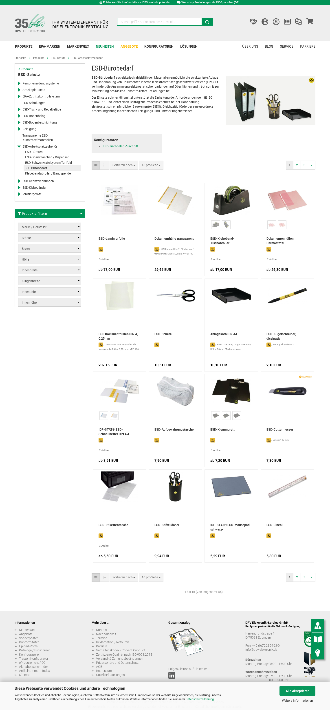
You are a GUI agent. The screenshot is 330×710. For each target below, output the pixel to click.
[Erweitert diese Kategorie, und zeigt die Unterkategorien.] (19, 83)
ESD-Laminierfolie (112, 238)
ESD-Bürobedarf (36, 168)
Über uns (250, 46)
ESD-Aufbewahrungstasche (174, 429)
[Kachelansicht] (96, 165)
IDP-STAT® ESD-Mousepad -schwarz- (231, 527)
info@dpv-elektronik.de (261, 649)
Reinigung (29, 129)
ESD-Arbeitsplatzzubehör (39, 146)
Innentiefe (29, 292)
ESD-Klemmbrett (222, 429)
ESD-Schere (163, 334)
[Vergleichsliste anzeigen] (298, 22)
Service (286, 46)
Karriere (307, 46)
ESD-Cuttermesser (279, 429)
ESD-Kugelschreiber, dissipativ (281, 336)
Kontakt (101, 630)
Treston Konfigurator (33, 658)
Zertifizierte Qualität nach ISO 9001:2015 (124, 654)
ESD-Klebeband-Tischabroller (222, 241)
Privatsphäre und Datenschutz (117, 662)
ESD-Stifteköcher (166, 525)
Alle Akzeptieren (297, 691)
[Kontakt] (253, 22)
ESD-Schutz (29, 74)
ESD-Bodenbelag (34, 116)
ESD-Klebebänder (34, 187)
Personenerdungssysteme (40, 83)
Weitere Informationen (297, 700)
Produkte (23, 46)
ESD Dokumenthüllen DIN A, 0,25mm (118, 336)
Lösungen (189, 46)
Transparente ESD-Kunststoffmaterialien (37, 138)
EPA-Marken (49, 46)
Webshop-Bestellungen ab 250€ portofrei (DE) (210, 2)
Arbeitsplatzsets (33, 90)
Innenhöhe (29, 302)
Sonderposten (29, 638)
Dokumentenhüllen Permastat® (280, 241)
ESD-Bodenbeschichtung (39, 122)
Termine (101, 638)
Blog (269, 46)
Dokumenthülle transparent (174, 238)
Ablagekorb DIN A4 (223, 334)
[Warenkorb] (309, 22)
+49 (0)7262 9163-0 (266, 645)
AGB (99, 666)
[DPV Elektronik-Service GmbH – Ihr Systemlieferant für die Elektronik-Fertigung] (62, 23)
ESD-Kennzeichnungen (38, 181)
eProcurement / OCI (32, 662)
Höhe (25, 259)
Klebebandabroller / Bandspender (48, 173)
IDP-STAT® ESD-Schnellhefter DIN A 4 (114, 432)
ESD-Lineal (274, 525)
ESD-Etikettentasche (113, 525)
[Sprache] (265, 22)
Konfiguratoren (159, 46)
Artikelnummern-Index (34, 670)
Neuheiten (105, 46)
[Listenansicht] (104, 165)
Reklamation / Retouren (112, 642)
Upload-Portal (28, 646)
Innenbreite (29, 270)
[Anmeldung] (276, 22)
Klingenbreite (31, 281)
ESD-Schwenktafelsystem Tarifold (48, 162)
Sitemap (25, 675)
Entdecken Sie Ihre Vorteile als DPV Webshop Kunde (136, 2)
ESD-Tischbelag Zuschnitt (120, 146)
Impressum (104, 670)
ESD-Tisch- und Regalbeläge (41, 109)
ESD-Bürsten (34, 152)
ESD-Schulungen (33, 103)
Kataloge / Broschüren (35, 650)
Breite (26, 248)
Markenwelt (78, 46)
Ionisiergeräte (32, 194)
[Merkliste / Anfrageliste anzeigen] (287, 22)
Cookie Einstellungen (110, 675)
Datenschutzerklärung (200, 699)
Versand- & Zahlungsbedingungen (119, 658)
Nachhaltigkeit (106, 634)
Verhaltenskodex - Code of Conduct (120, 650)
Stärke (26, 238)
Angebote (129, 46)
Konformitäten (29, 642)
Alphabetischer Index (33, 666)
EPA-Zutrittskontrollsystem (41, 96)
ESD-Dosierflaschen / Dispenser (47, 157)
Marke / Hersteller (34, 227)
